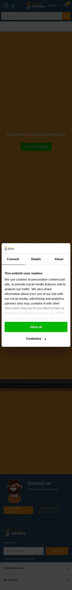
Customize (33, 338)
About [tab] (59, 259)
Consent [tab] (13, 259)
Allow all (36, 327)
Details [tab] (36, 259)
